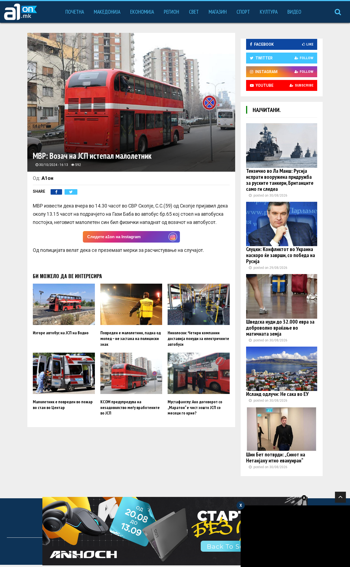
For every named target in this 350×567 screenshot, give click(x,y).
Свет (194, 11)
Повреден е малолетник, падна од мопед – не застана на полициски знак (130, 338)
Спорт (243, 11)
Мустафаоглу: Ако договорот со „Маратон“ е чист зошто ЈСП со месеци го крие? (195, 407)
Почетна (74, 11)
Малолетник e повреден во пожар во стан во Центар (63, 404)
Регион (171, 11)
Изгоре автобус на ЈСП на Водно (61, 332)
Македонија (107, 11)
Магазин (218, 11)
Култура (269, 11)
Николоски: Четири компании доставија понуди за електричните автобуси (198, 338)
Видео (294, 11)
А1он (47, 178)
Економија (142, 11)
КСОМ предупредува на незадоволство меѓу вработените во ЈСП (130, 407)
